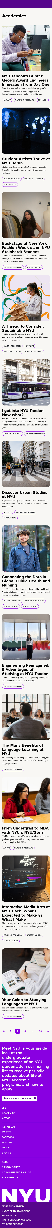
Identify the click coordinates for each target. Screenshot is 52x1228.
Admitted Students (12, 433)
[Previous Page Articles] (4, 1031)
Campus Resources (12, 346)
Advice (6, 1118)
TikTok (5, 1147)
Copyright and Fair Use (16, 1172)
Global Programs (11, 179)
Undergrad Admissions (16, 1211)
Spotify (6, 1152)
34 (40, 1031)
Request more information (18, 1098)
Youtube (7, 1142)
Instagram (8, 1127)
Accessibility (10, 1177)
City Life (30, 346)
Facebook (8, 1137)
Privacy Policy (11, 1167)
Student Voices (34, 267)
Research (42, 100)
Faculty (7, 100)
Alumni (6, 848)
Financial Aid (10, 1216)
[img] (26, 48)
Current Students (34, 352)
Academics (8, 1113)
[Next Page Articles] (48, 1031)
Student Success (12, 1224)
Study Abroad (9, 184)
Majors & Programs (24, 100)
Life (4, 1107)
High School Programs (16, 1220)
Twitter (6, 1132)
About (6, 1162)
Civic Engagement (12, 352)
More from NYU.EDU (13, 1206)
